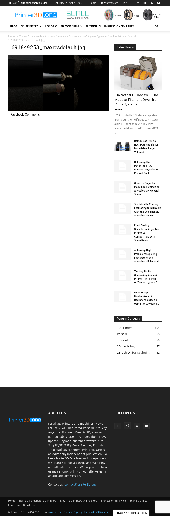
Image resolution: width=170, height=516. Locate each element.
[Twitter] (152, 3)
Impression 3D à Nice (119, 26)
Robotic (51, 26)
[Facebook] (138, 3)
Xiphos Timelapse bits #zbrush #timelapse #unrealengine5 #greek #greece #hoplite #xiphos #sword (77, 36)
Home (93, 2)
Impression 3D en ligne (21, 505)
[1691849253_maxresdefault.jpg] (58, 110)
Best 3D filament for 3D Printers (37, 500)
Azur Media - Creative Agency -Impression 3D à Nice (78, 512)
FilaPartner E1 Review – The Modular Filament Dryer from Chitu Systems (137, 99)
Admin (118, 109)
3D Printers (29, 26)
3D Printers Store (109, 2)
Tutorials (93, 26)
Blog (124, 2)
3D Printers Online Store (83, 500)
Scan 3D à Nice (138, 500)
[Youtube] (158, 3)
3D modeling (70, 26)
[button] (157, 26)
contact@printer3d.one (80, 484)
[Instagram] (145, 3)
